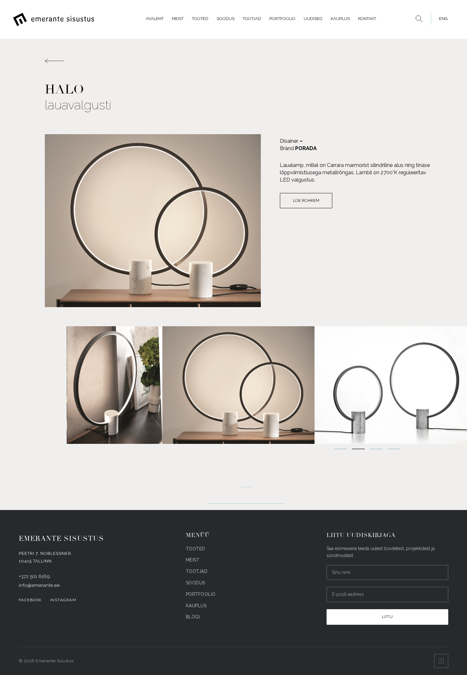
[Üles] (441, 661)
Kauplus (340, 18)
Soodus (225, 18)
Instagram (63, 600)
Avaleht (155, 18)
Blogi (193, 616)
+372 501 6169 (34, 576)
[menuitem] (441, 18)
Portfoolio (282, 18)
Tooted (200, 18)
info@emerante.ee (39, 585)
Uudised (313, 18)
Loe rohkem (306, 200)
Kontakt (367, 18)
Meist (178, 18)
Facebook (30, 600)
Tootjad (252, 18)
